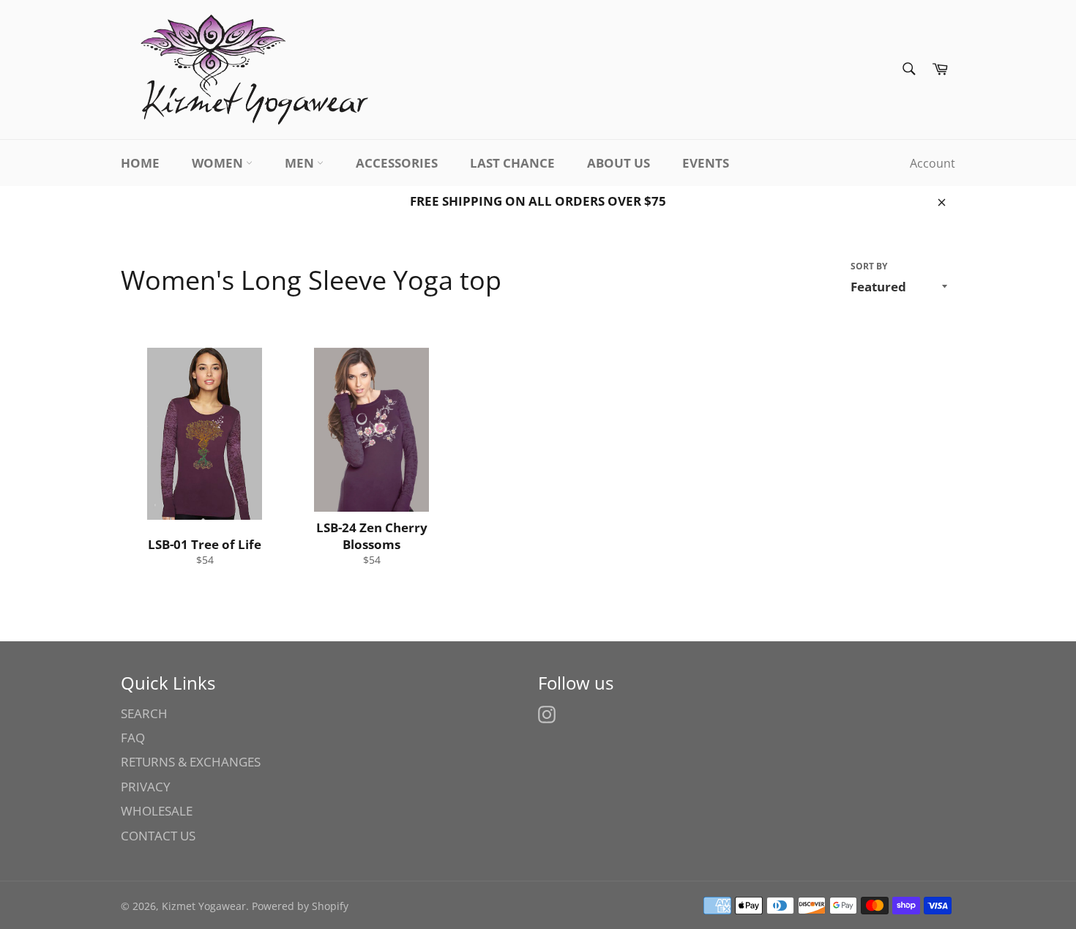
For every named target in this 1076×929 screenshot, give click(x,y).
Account (932, 163)
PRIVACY (146, 786)
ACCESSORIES (397, 162)
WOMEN (219, 162)
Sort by (869, 266)
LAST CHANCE (512, 162)
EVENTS (705, 162)
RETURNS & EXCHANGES (191, 761)
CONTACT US (158, 835)
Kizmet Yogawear (204, 906)
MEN (301, 162)
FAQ (133, 737)
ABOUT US (618, 162)
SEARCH (144, 713)
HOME (140, 162)
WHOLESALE (157, 810)
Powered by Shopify (300, 906)
